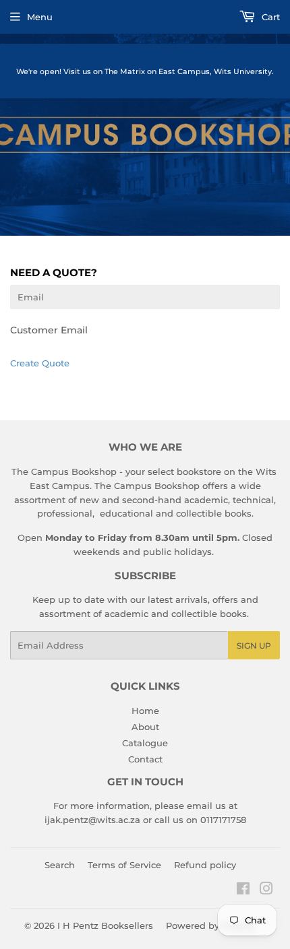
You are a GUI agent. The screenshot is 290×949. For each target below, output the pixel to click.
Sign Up (254, 646)
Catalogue (145, 743)
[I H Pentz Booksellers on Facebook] (243, 890)
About (145, 726)
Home (145, 710)
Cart (269, 16)
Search (60, 864)
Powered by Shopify (211, 925)
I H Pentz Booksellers (105, 925)
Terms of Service (124, 864)
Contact (145, 759)
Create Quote (39, 363)
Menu (40, 16)
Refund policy (205, 864)
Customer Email (49, 330)
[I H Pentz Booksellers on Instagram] (266, 890)
